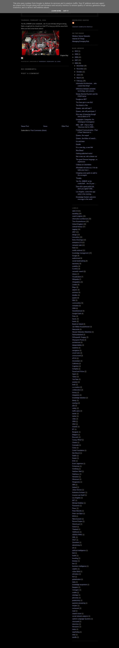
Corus (74, 448)
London (74, 284)
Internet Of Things (78, 39)
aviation (75, 382)
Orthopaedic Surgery (79, 337)
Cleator (74, 442)
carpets (74, 569)
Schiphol (75, 369)
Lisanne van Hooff (78, 495)
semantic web (77, 245)
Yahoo (74, 377)
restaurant (75, 608)
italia (73, 582)
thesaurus (75, 627)
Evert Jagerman (77, 463)
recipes (74, 605)
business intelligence (79, 566)
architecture (76, 342)
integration (75, 395)
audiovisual (76, 258)
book (74, 384)
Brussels (75, 437)
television (75, 624)
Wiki (73, 300)
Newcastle (75, 329)
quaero (74, 298)
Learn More (56, 11)
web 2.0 (75, 211)
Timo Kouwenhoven (79, 221)
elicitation (75, 574)
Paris (74, 316)
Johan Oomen (77, 490)
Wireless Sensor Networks (81, 36)
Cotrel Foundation (78, 450)
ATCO (74, 358)
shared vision (76, 613)
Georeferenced (77, 311)
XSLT (74, 540)
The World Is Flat (82, 105)
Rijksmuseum (76, 519)
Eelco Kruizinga (77, 240)
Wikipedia (75, 279)
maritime (75, 348)
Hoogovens (76, 482)
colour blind (76, 571)
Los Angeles (76, 498)
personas (75, 598)
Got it (66, 11)
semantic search (77, 271)
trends (74, 413)
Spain (74, 374)
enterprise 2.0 (76, 242)
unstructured (76, 356)
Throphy (78, 178)
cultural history (77, 227)
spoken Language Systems (81, 619)
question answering (78, 603)
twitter (74, 416)
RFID (74, 516)
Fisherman (75, 466)
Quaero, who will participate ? (86, 111)
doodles (75, 295)
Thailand (75, 529)
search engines (77, 216)
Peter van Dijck (77, 513)
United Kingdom (77, 224)
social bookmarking (78, 261)
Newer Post (25, 126)
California (75, 363)
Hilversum (75, 479)
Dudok (74, 458)
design (74, 235)
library (74, 400)
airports (74, 290)
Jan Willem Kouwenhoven (81, 327)
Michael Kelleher (77, 503)
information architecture (80, 219)
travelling (75, 213)
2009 (76, 54)
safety (74, 408)
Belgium (75, 435)
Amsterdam (76, 361)
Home (45, 126)
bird (73, 553)
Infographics (76, 282)
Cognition (75, 366)
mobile (74, 592)
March (79, 78)
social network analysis (80, 616)
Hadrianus (75, 474)
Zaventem (75, 542)
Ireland (74, 487)
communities (76, 303)
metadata (75, 306)
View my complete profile (82, 26)
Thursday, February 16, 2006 (49, 61)
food (73, 248)
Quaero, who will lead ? (84, 108)
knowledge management (80, 253)
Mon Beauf (79, 150)
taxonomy (75, 263)
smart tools (76, 353)
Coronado (75, 445)
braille (74, 556)
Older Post (65, 126)
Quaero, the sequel (82, 135)
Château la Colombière (83, 165)
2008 (76, 57)
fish (73, 577)
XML (73, 537)
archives (75, 292)
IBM (73, 484)
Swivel (74, 527)
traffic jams (76, 411)
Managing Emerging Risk (80, 41)
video (74, 419)
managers (75, 590)
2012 (76, 51)
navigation (75, 350)
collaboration (76, 390)
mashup (75, 403)
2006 (76, 63)
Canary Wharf (76, 440)
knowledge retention (79, 398)
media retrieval (77, 250)
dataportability (77, 345)
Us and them (80, 141)
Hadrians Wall (77, 471)
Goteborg (75, 469)
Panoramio (75, 506)
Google (74, 256)
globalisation (76, 579)
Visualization (76, 277)
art (73, 548)
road (73, 611)
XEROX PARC (77, 534)
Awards (74, 427)
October (79, 72)
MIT (73, 500)
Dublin (74, 456)
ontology (75, 595)
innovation (75, 237)
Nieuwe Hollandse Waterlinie (81, 332)
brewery (75, 561)
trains (74, 629)
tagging (74, 229)
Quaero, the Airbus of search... (86, 138)
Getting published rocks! (84, 153)
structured (75, 621)
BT (73, 429)
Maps (74, 287)
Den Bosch (76, 453)
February (80, 81)
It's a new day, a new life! (84, 147)
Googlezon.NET (81, 99)
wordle (74, 637)
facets (74, 319)
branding (75, 558)
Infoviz (74, 274)
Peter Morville (77, 511)
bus (73, 563)
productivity (76, 600)
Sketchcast (76, 524)
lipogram (75, 587)
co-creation (76, 387)
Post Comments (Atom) (38, 130)
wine (73, 635)
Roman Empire (77, 521)
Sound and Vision (78, 371)
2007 (76, 60)
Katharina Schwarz (78, 492)
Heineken (75, 477)
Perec (74, 508)
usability (75, 266)
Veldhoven (75, 532)
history (74, 392)
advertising (76, 545)
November (80, 69)
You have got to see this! (84, 102)
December (80, 66)
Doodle (78, 144)
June (78, 75)
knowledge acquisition (79, 584)
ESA (73, 461)
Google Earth (76, 313)
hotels (74, 321)
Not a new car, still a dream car (86, 156)
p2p (73, 405)
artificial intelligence (79, 550)
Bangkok (75, 432)
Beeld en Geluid (77, 324)
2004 (74, 421)
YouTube (75, 379)
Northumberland (77, 334)
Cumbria (75, 269)
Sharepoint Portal (78, 340)
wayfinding (75, 632)
